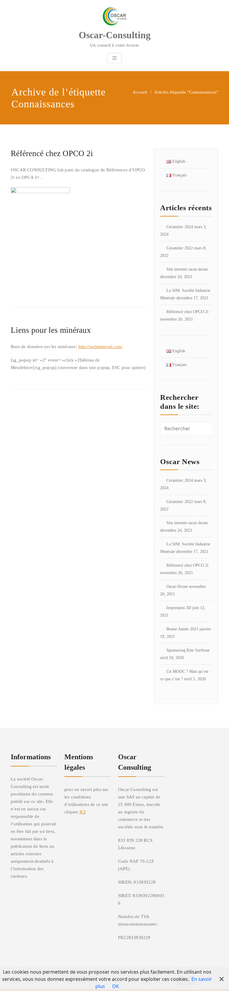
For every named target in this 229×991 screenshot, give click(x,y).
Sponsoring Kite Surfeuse (188, 650)
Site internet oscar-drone (187, 269)
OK (115, 986)
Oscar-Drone (177, 586)
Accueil (140, 92)
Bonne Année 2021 (182, 629)
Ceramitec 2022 (179, 248)
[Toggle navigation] (114, 58)
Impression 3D (178, 608)
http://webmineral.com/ (100, 346)
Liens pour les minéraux (51, 330)
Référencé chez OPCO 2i (52, 153)
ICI (83, 811)
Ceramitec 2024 (179, 227)
